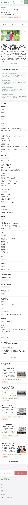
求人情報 (5, 24)
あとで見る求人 (5, 487)
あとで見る (8, 473)
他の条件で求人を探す (14, 461)
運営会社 (3, 491)
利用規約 (3, 494)
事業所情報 (14, 24)
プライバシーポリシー (6, 497)
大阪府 (5, 4)
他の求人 (23, 24)
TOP (2, 4)
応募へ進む (20, 473)
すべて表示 (13, 63)
